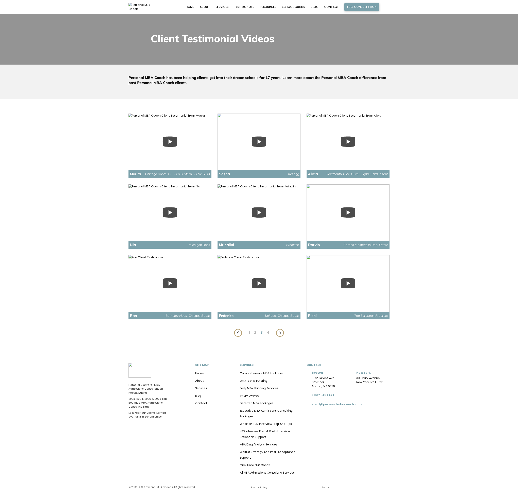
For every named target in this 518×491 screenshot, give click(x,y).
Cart (385, 7)
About (205, 7)
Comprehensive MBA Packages (261, 373)
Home (190, 7)
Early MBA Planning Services (259, 388)
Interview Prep (250, 396)
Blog (314, 7)
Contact (331, 7)
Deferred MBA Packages (256, 403)
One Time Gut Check (255, 465)
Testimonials (244, 7)
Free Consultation (362, 7)
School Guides (293, 7)
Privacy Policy (259, 487)
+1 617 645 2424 (323, 395)
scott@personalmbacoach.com (337, 404)
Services (221, 7)
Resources (268, 7)
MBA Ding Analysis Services (258, 444)
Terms (326, 487)
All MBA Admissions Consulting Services (267, 473)
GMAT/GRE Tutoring (253, 381)
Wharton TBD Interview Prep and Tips (266, 424)
